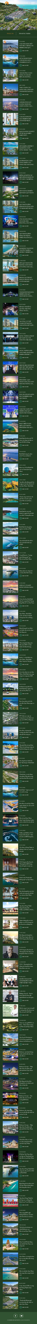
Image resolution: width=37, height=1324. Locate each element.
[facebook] (15, 1316)
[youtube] (21, 1316)
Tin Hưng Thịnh (24, 33)
